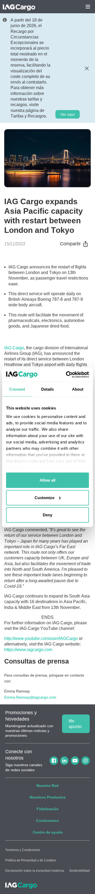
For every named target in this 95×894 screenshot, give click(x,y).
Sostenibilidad (79, 871)
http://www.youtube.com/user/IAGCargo (41, 638)
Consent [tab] (17, 389)
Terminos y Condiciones (22, 850)
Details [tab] (47, 389)
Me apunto (75, 724)
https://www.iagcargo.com (28, 649)
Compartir (70, 243)
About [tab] (78, 389)
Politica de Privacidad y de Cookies (30, 860)
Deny (47, 515)
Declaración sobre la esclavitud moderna (34, 871)
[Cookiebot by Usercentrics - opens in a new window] (67, 374)
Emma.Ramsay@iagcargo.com (30, 697)
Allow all (47, 480)
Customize (44, 497)
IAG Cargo (14, 348)
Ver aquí (67, 114)
